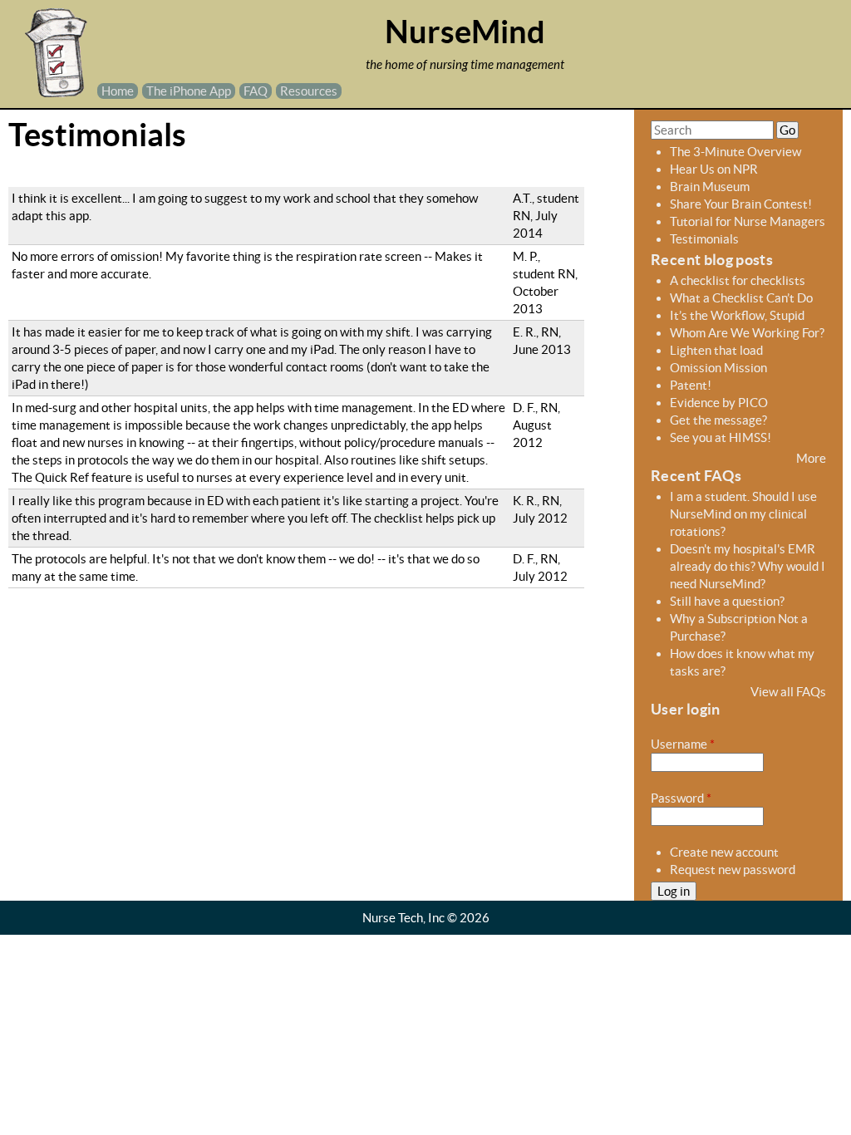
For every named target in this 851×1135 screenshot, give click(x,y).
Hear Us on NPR (714, 169)
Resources (308, 91)
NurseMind (465, 32)
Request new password (732, 869)
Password (681, 798)
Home (117, 91)
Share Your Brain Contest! (741, 204)
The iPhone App (188, 91)
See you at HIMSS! (720, 437)
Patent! (690, 385)
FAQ (255, 91)
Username (683, 744)
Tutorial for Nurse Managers (747, 221)
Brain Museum (710, 186)
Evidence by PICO (719, 403)
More (811, 458)
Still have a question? (727, 601)
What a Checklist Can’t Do (741, 298)
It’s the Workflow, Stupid (737, 315)
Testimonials (704, 239)
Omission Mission (718, 368)
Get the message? (718, 420)
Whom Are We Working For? (747, 333)
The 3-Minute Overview (735, 152)
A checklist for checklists (737, 280)
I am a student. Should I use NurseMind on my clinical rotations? (743, 513)
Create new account (724, 852)
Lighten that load (716, 350)
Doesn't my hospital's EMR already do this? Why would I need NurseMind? (747, 566)
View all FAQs (788, 692)
